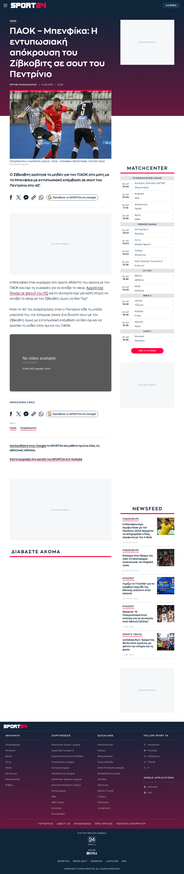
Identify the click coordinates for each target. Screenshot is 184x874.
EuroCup (56, 808)
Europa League (60, 768)
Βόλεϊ (8, 756)
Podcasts (103, 802)
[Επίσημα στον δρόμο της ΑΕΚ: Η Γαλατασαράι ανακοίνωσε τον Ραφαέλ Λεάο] (165, 557)
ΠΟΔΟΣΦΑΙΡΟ (131, 519)
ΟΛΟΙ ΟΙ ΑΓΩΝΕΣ (147, 351)
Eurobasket (58, 814)
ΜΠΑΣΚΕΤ (128, 578)
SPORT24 (63, 861)
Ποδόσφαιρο (28, 428)
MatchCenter (105, 745)
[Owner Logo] (92, 840)
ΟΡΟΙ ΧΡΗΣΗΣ (104, 824)
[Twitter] (18, 197)
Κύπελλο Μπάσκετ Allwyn (66, 785)
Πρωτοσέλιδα (105, 762)
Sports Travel (105, 791)
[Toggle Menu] (5, 5)
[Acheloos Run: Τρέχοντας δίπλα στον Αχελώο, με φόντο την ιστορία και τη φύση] (165, 641)
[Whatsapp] (41, 197)
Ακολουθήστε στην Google (28, 446)
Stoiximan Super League (66, 745)
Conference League (63, 773)
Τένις (8, 762)
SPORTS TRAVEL (132, 634)
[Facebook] (10, 197)
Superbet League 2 (63, 750)
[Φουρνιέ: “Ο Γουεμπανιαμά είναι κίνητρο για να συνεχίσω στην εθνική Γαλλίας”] (165, 613)
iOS (150, 793)
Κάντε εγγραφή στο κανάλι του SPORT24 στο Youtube (46, 459)
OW (124, 861)
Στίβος (9, 785)
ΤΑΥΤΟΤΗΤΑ (45, 824)
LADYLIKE (112, 861)
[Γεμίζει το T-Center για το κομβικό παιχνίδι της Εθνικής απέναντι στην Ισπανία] (165, 585)
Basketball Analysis (109, 773)
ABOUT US (63, 824)
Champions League (63, 762)
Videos (101, 750)
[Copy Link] (33, 197)
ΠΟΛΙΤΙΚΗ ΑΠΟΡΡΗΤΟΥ (131, 824)
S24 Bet (102, 779)
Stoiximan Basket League (67, 779)
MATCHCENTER (147, 168)
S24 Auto (103, 785)
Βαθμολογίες (105, 756)
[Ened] (92, 853)
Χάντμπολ (11, 773)
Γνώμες (102, 797)
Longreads (104, 808)
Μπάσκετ (10, 750)
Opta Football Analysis (111, 768)
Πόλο (8, 768)
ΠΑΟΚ (13, 428)
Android (152, 787)
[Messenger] (26, 197)
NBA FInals (58, 802)
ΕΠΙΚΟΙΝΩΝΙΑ (82, 824)
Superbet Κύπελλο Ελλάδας (68, 756)
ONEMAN (96, 861)
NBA (54, 797)
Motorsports (12, 779)
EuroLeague (59, 791)
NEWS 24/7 (80, 861)
